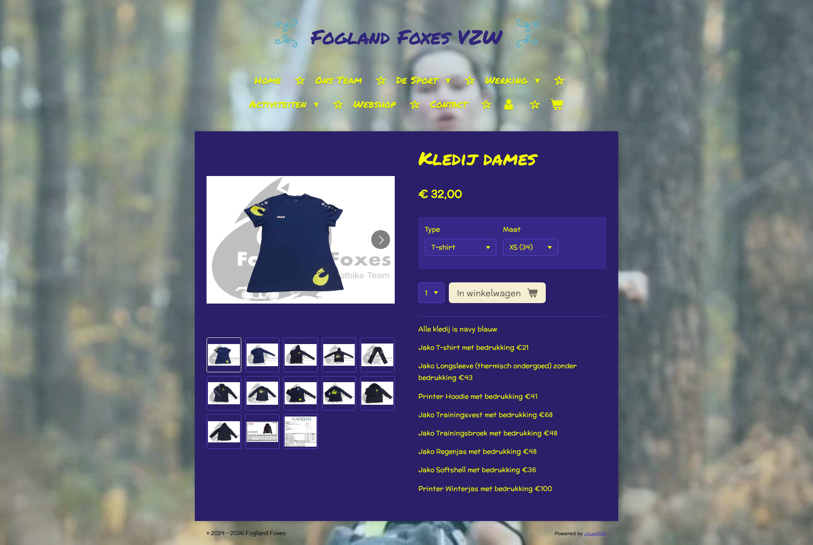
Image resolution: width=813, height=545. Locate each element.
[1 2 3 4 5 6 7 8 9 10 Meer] (431, 292)
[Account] (508, 105)
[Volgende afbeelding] (380, 239)
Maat (512, 229)
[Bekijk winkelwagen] (557, 105)
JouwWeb (595, 533)
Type (432, 229)
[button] (224, 354)
